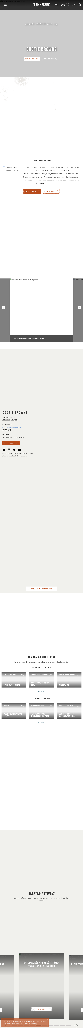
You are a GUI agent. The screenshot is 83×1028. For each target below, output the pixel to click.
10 (67, 1026)
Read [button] (40, 184)
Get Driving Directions (41, 589)
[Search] (79, 5)
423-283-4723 (6, 430)
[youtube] (19, 450)
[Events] (56, 5)
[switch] (51, 59)
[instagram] (9, 450)
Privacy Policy (33, 1024)
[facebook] (3, 450)
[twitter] (14, 450)
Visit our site (32, 191)
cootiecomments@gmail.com (11, 427)
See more (41, 691)
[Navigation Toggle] (5, 5)
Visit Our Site (31, 59)
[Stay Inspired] (74, 5)
